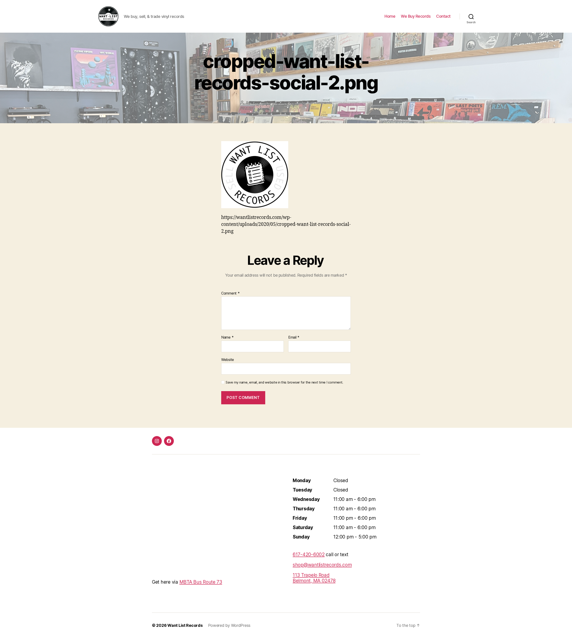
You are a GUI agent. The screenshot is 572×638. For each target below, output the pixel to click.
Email (293, 337)
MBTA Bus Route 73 (200, 582)
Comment (230, 293)
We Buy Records (416, 16)
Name (227, 337)
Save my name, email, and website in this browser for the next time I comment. (284, 382)
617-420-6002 (309, 554)
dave (255, 102)
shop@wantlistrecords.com (322, 565)
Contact (443, 16)
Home (390, 16)
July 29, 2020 (283, 102)
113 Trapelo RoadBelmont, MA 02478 (314, 577)
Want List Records (184, 625)
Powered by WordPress (229, 625)
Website (227, 359)
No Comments (320, 102)
